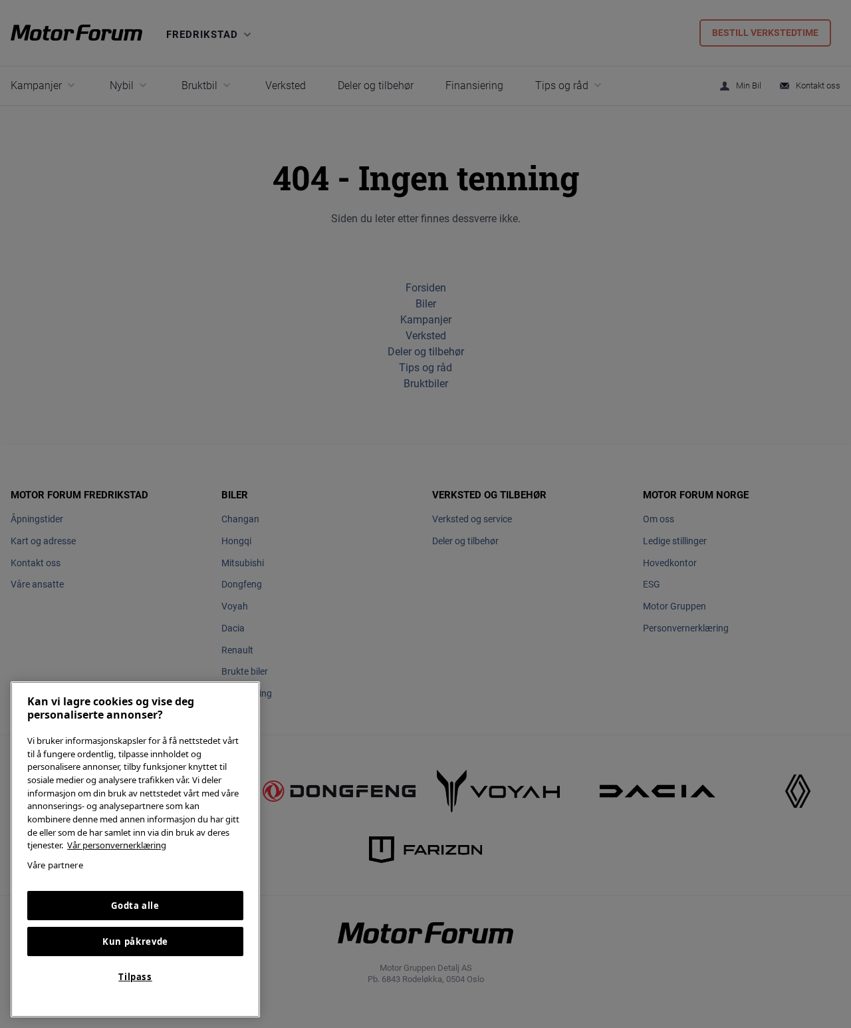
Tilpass (135, 977)
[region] (135, 849)
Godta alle (135, 906)
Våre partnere (55, 865)
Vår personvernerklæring (116, 845)
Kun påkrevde (135, 941)
